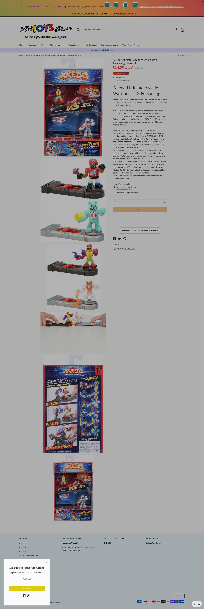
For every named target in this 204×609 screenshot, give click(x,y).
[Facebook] (24, 595)
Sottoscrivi (26, 588)
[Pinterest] (28, 595)
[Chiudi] (46, 562)
